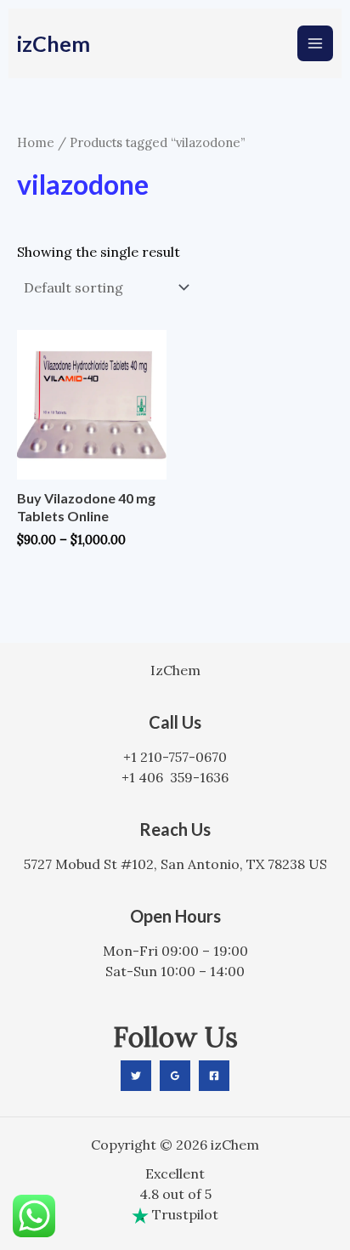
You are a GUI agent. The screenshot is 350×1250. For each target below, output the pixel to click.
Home (35, 142)
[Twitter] (136, 1075)
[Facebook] (214, 1075)
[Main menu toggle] (315, 43)
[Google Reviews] (175, 1075)
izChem (53, 43)
